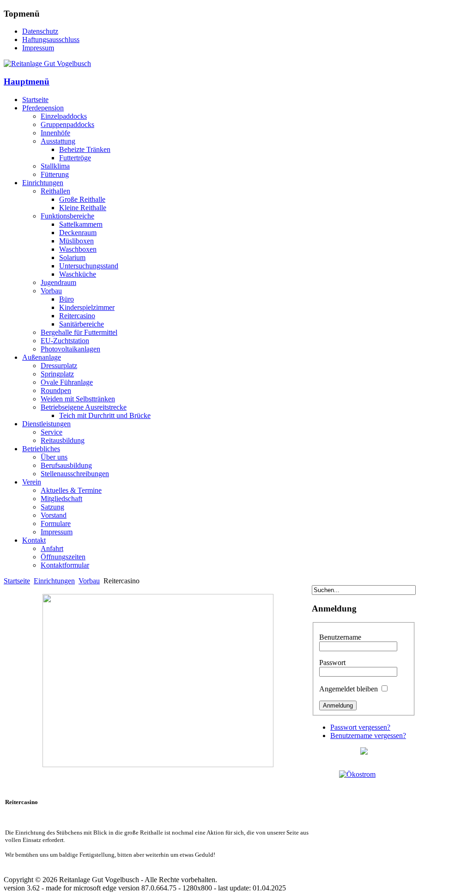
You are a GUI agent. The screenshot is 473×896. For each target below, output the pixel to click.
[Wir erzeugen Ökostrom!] (364, 800)
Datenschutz (40, 31)
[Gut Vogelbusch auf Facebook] (364, 752)
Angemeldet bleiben (348, 689)
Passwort (332, 662)
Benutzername (340, 637)
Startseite (17, 581)
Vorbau (89, 581)
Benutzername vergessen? (368, 735)
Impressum (38, 48)
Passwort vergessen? (360, 727)
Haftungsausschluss (50, 39)
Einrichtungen (54, 581)
